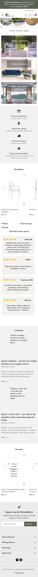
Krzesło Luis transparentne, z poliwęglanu (10, 210)
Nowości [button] (19, 449)
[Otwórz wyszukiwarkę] (26, 15)
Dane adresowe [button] (8, 537)
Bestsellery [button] (19, 169)
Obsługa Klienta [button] (8, 542)
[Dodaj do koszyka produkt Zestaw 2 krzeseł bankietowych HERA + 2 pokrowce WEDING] (24, 484)
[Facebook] (17, 559)
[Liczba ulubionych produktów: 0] (30, 15)
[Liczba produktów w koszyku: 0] (34, 15)
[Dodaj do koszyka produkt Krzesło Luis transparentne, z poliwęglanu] (24, 204)
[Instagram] (20, 559)
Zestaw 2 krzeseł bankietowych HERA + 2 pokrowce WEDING (13, 490)
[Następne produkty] (33, 187)
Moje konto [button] (6, 553)
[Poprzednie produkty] (5, 187)
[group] (19, 23)
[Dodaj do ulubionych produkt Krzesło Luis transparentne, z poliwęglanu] (24, 175)
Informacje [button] (6, 547)
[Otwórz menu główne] (2, 15)
